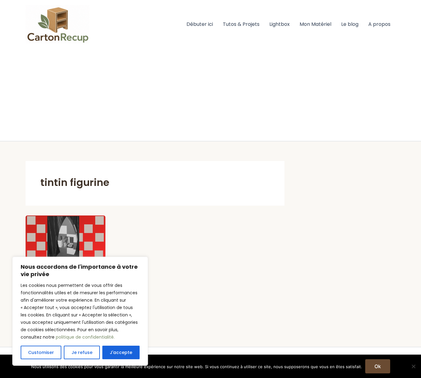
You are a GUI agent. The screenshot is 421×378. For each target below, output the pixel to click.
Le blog (349, 24)
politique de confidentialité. (85, 337)
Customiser (41, 352)
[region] (80, 311)
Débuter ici (199, 24)
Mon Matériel (315, 24)
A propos (379, 24)
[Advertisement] (210, 95)
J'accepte (121, 352)
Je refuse (82, 352)
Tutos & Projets (241, 24)
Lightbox (279, 24)
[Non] (413, 366)
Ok (377, 366)
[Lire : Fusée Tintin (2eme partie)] (65, 237)
